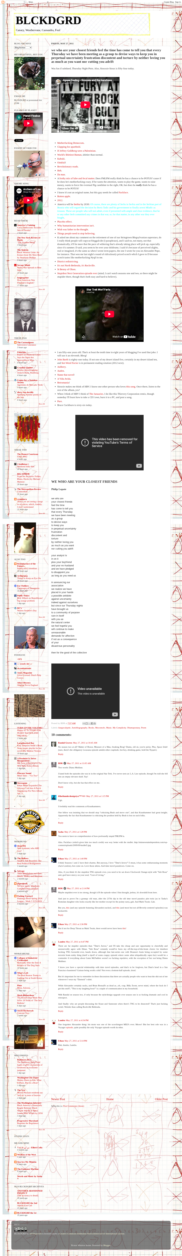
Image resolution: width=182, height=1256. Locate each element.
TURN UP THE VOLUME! (30, 728)
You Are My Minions (26, 1162)
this (67, 907)
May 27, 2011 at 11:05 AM (79, 763)
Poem (143, 727)
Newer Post (58, 1099)
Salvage (20, 871)
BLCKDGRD (48, 20)
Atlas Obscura (24, 682)
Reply (60, 754)
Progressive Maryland (27, 1121)
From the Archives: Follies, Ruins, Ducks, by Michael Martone (29, 479)
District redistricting (67, 261)
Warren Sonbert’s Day (27, 610)
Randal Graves (65, 743)
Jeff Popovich (35, 1233)
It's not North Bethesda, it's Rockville (76, 265)
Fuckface (123, 192)
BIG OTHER (23, 474)
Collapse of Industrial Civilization (27, 959)
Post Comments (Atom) (73, 1106)
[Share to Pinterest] (94, 723)
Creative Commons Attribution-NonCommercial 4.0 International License (91, 1233)
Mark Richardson (25, 995)
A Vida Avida (64, 378)
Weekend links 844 (25, 466)
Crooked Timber (25, 367)
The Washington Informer (29, 1103)
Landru (61, 941)
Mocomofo (100, 727)
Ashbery (61, 366)
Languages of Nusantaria (28, 588)
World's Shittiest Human (69, 154)
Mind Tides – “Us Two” (27, 776)
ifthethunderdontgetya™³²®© (71, 796)
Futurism (21, 352)
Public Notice (23, 595)
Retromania (63, 382)
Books (91, 727)
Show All (42, 289)
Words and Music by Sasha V (29, 1177)
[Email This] (83, 723)
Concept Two (23, 1013)
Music (109, 727)
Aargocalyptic (64, 727)
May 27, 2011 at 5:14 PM (76, 1041)
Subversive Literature (26, 345)
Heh (59, 170)
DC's (19, 608)
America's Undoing (26, 225)
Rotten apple (63, 196)
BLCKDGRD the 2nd (27, 1203)
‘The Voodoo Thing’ (26, 242)
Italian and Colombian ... (28, 568)
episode (69, 1027)
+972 (19, 659)
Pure (59, 401)
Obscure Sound (24, 773)
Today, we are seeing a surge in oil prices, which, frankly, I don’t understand (30, 504)
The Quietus (22, 250)
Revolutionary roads (67, 166)
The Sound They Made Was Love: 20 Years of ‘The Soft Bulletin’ (29, 1000)
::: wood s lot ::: (24, 664)
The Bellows (22, 858)
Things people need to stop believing (76, 233)
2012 (59, 200)
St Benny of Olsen (66, 269)
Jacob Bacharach (25, 1010)
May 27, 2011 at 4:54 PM (77, 1020)
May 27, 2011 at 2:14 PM (78, 888)
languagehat (23, 277)
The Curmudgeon (25, 342)
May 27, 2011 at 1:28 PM (75, 832)
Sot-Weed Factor (70, 363)
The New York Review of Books (28, 238)
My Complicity (119, 727)
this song (130, 386)
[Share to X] (89, 723)
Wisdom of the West (26, 1154)
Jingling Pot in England (27, 685)
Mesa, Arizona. (24, 988)
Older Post (161, 1099)
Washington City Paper (28, 1077)
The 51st (21, 1090)
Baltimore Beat (24, 1059)
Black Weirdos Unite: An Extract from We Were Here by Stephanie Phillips (29, 255)
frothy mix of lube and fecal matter (76, 178)
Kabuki (61, 158)
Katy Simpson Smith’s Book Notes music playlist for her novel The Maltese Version (29, 748)
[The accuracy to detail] (27, 1195)
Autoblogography (79, 727)
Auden (60, 370)
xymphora (22, 499)
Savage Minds (23, 265)
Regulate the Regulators (27, 1123)
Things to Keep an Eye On (29, 578)
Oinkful (61, 162)
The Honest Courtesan (27, 454)
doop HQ (21, 846)
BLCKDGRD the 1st (26, 1213)
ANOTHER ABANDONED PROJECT (30, 1192)
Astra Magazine (24, 672)
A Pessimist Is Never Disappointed (26, 759)
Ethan (61, 858)
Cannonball (22, 491)
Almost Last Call (24, 1205)
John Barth (62, 359)
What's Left (22, 973)
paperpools (22, 883)
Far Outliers (23, 586)
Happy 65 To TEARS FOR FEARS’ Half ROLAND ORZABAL (29, 733)
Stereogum (22, 783)
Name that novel (65, 374)
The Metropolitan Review (29, 489)
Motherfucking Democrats (70, 143)
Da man (61, 174)
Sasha (61, 832)
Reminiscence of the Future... (26, 564)
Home (110, 1099)
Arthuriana (22, 576)
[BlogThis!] (86, 723)
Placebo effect (64, 221)
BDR (60, 763)
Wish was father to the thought (72, 229)
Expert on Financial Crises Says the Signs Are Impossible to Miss (29, 357)
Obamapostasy (133, 727)
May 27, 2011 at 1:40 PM (76, 858)
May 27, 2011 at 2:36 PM (76, 924)
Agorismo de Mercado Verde (30, 385)
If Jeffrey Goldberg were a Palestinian (76, 150)
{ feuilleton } (23, 464)
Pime (19, 985)
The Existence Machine (28, 1169)
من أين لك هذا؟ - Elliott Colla (29, 1147)
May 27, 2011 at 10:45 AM (85, 743)
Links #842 (22, 456)
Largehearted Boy (25, 743)
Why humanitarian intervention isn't (75, 225)
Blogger (106, 1245)
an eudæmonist (24, 668)
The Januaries (96, 394)
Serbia (77, 204)
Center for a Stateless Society (27, 381)
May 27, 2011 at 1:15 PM (97, 796)
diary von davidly (25, 392)
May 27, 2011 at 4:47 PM (77, 941)
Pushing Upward (25, 896)
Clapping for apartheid (68, 146)
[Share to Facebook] (92, 723)
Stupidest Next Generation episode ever (77, 273)
